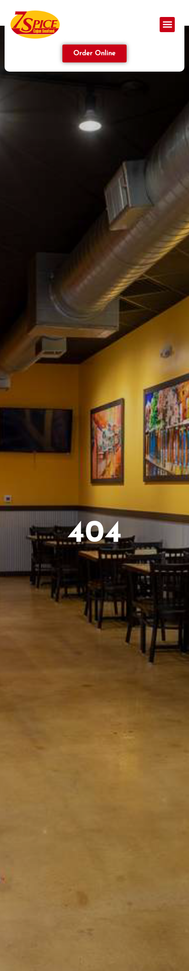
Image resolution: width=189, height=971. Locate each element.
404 (94, 534)
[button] (167, 24)
